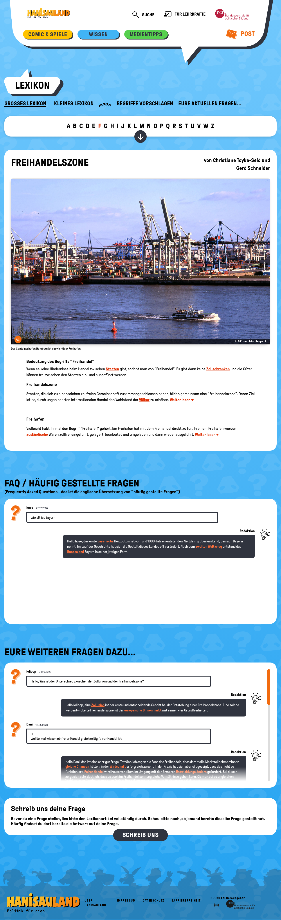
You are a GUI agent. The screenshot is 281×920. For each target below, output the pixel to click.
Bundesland (75, 552)
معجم (105, 103)
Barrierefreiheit (186, 900)
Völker (144, 400)
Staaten (112, 369)
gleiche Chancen (77, 766)
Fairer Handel (94, 772)
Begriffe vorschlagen (145, 103)
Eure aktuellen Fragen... (209, 103)
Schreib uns (140, 835)
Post (247, 33)
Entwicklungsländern (191, 772)
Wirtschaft (118, 766)
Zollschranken (218, 369)
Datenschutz (153, 900)
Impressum (126, 900)
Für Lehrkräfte (189, 14)
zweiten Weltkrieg (209, 546)
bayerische (105, 541)
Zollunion (97, 705)
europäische (133, 710)
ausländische (37, 434)
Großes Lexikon (25, 103)
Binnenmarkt (152, 710)
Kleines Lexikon (74, 103)
